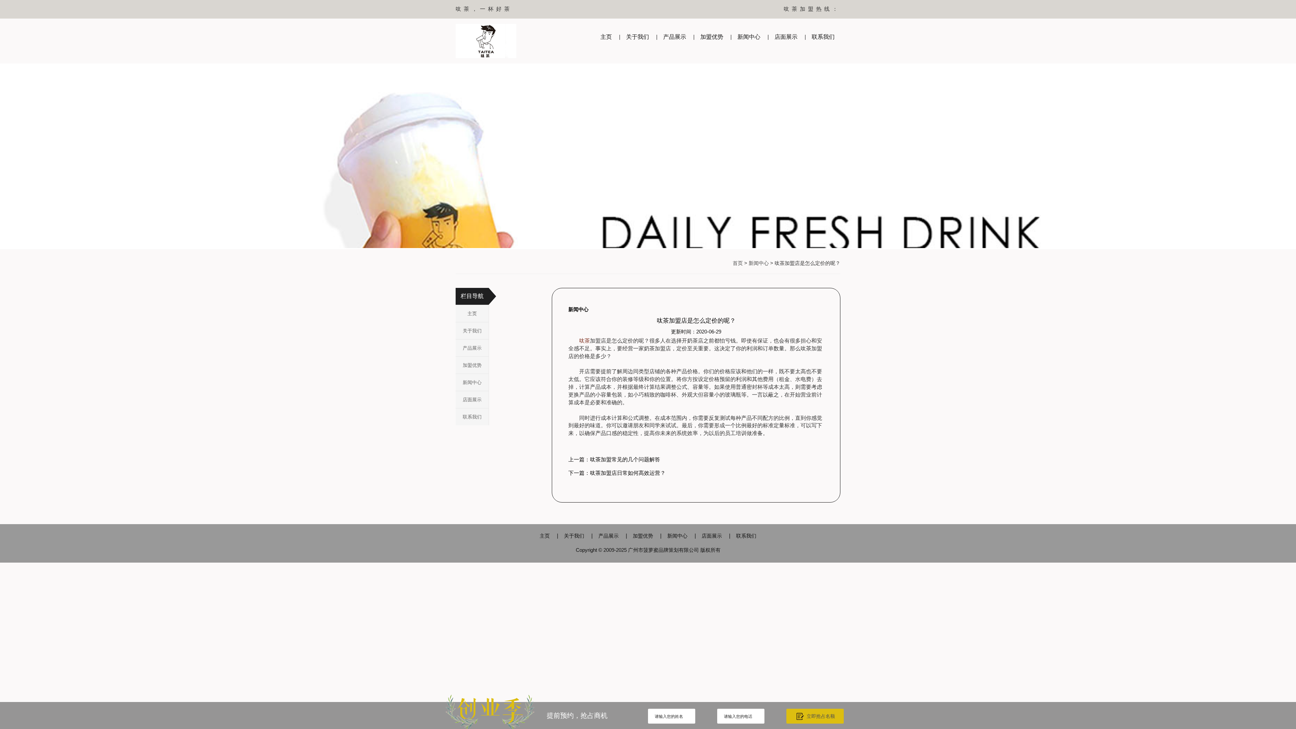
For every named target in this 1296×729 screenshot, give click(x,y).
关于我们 (637, 37)
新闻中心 (748, 37)
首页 (738, 263)
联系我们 (823, 37)
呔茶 (584, 341)
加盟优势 (711, 37)
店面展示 (786, 37)
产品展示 (674, 37)
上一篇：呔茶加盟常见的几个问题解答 (614, 459)
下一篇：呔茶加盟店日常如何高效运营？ (617, 473)
